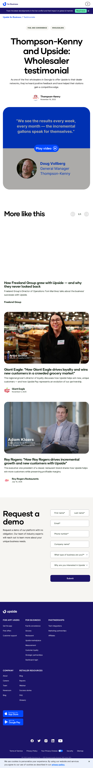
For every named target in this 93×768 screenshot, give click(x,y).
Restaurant (29, 636)
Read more (80, 11)
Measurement (30, 645)
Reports (22, 681)
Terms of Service (16, 751)
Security (70, 751)
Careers (6, 681)
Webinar (22, 685)
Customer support (10, 636)
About (5, 676)
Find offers (7, 631)
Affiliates (51, 636)
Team (5, 685)
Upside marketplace (33, 640)
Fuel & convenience (32, 626)
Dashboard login (31, 660)
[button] (87, 4)
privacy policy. (58, 764)
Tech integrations (55, 626)
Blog (4, 695)
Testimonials (29, 17)
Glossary (22, 700)
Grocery (28, 631)
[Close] (89, 762)
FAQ (21, 695)
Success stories (25, 690)
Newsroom (7, 690)
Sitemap (80, 751)
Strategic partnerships (34, 655)
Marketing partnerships (57, 631)
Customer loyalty (31, 650)
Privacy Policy (32, 751)
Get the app (7, 626)
